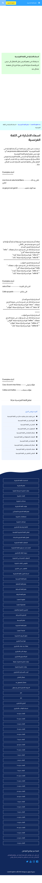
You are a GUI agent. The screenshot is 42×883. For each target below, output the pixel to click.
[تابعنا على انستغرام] (34, 862)
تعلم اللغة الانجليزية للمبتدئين (21, 511)
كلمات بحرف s (21, 807)
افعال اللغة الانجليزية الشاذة (21, 537)
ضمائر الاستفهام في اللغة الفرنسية (24, 445)
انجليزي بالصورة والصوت (21, 610)
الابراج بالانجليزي (21, 703)
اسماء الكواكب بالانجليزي (21, 708)
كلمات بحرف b (21, 718)
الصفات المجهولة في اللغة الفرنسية (24, 437)
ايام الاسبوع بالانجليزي (21, 656)
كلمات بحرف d (21, 729)
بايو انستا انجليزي (21, 641)
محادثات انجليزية (21, 501)
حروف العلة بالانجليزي (21, 553)
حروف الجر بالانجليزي (21, 651)
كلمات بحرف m (21, 775)
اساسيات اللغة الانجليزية (21, 480)
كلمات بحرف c (21, 724)
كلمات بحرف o (21, 786)
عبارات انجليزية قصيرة (21, 667)
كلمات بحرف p (21, 791)
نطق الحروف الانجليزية (21, 636)
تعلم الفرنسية (21, 620)
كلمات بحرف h (21, 750)
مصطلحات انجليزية (21, 516)
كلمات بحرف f (21, 739)
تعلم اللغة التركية (21, 594)
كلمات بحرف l (21, 770)
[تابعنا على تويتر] (27, 862)
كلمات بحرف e (21, 734)
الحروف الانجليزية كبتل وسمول (21, 687)
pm (21, 693)
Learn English (11, 3)
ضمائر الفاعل (21, 677)
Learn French (21, 630)
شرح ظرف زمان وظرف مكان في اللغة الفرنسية (21, 416)
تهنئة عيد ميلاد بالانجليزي (21, 646)
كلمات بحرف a (21, 713)
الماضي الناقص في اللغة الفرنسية (25, 453)
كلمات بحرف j (21, 760)
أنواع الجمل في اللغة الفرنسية (26, 420)
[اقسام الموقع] (39, 3)
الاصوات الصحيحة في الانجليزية (21, 558)
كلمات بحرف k (21, 765)
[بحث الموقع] (3, 3)
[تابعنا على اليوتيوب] (31, 862)
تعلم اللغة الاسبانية (21, 589)
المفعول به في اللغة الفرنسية (26, 428)
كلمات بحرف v (21, 822)
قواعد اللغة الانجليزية (21, 506)
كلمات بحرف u (21, 817)
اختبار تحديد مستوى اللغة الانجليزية (21, 548)
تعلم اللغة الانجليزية (32, 3)
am (21, 698)
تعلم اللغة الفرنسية (23, 124)
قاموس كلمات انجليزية (21, 563)
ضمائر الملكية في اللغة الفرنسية (26, 433)
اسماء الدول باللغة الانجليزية (21, 573)
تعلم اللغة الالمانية (21, 584)
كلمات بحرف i (21, 755)
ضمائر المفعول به (21, 682)
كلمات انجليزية (21, 496)
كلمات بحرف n (21, 781)
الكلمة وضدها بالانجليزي (21, 527)
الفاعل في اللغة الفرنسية (28, 424)
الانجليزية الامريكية (21, 615)
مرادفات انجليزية (21, 522)
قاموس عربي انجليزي (21, 568)
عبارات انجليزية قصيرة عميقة (21, 661)
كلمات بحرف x (21, 832)
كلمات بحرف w (21, 827)
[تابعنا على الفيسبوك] (37, 862)
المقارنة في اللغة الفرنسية (27, 441)
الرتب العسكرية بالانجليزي (21, 672)
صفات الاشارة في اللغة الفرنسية (25, 449)
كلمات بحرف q (21, 796)
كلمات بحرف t (21, 812)
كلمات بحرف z (21, 843)
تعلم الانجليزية (21, 485)
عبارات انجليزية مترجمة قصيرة (21, 491)
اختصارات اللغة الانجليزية (21, 542)
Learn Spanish (21, 605)
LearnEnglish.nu (35, 124)
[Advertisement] (21, 29)
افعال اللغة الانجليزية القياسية (21, 532)
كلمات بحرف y (21, 838)
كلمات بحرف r (21, 801)
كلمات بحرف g (21, 744)
